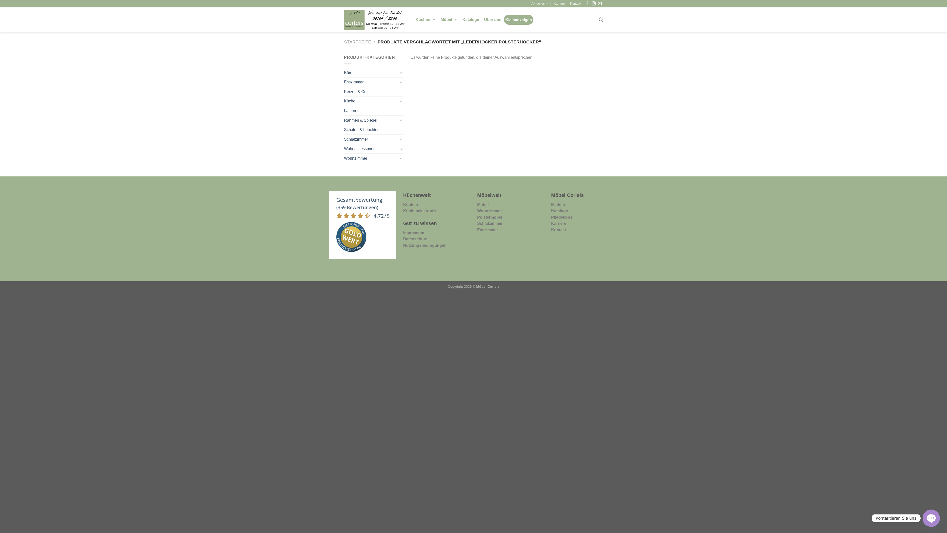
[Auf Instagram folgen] (594, 4)
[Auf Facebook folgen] (587, 4)
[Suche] (601, 20)
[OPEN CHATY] (931, 518)
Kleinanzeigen (518, 20)
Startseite (357, 41)
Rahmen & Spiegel (360, 120)
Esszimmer (354, 82)
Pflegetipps (561, 217)
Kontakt (575, 3)
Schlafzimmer (356, 139)
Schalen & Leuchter (361, 130)
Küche (349, 101)
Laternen (352, 111)
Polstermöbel (489, 217)
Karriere (559, 3)
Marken (558, 205)
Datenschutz (415, 239)
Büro (348, 73)
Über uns (492, 20)
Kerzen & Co (355, 92)
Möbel (446, 20)
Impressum (413, 233)
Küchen (423, 20)
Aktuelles (538, 3)
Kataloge (470, 20)
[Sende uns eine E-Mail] (600, 4)
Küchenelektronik (420, 211)
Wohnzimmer (355, 158)
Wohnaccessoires (359, 149)
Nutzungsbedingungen (425, 245)
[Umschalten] (401, 73)
